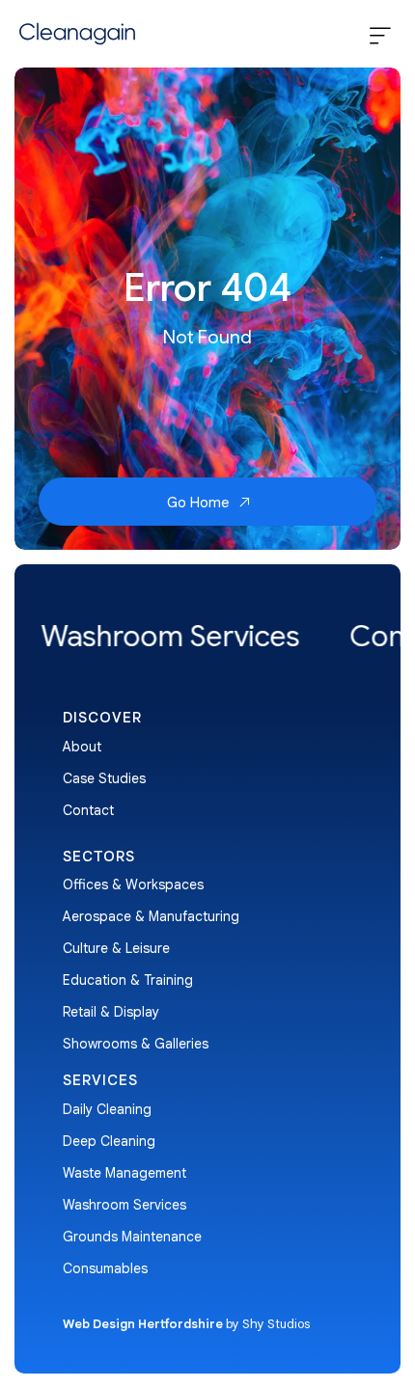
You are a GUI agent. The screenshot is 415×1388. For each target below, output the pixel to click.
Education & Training (128, 980)
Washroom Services (124, 1204)
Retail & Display (111, 1012)
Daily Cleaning (107, 1109)
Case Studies (104, 778)
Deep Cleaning (109, 1141)
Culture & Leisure (116, 948)
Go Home (200, 502)
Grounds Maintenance (132, 1236)
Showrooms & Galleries (135, 1043)
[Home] (74, 34)
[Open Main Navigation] (380, 36)
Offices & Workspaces (133, 884)
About (82, 746)
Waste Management (124, 1173)
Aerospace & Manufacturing (151, 916)
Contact (88, 810)
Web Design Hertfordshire (143, 1324)
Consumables (105, 1268)
